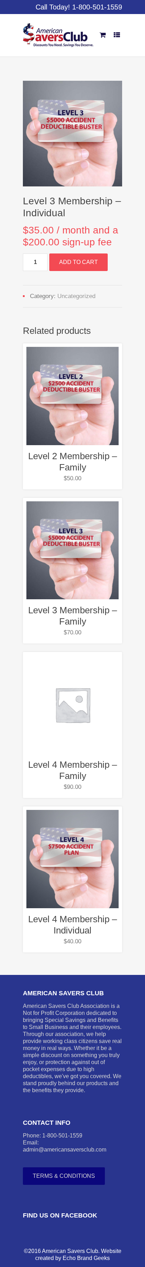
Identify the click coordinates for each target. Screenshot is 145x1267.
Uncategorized (76, 296)
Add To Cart (78, 262)
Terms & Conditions (64, 1176)
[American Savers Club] (58, 35)
